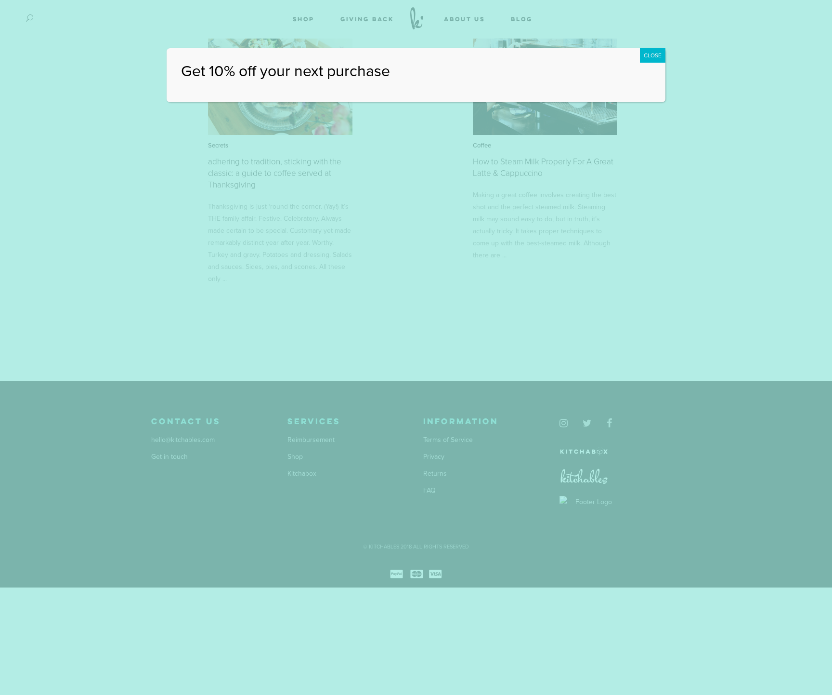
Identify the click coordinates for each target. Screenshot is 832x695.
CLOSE (653, 55)
